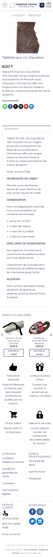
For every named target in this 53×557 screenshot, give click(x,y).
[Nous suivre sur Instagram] (40, 511)
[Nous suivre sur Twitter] (32, 521)
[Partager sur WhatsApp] (5, 106)
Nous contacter (11, 534)
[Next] (50, 341)
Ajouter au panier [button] (13, 352)
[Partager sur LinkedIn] (31, 106)
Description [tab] (12, 129)
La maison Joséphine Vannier (20, 545)
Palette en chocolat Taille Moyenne (39, 341)
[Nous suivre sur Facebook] (32, 511)
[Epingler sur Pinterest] (26, 106)
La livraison (8, 483)
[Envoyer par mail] (20, 106)
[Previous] (2, 341)
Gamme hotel (37, 471)
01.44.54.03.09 (10, 518)
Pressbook (35, 478)
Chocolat (18, 15)
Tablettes (34, 15)
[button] (5, 5)
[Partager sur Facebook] (10, 106)
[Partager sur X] (15, 106)
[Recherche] (42, 5)
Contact (44, 545)
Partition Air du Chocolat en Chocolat (14, 341)
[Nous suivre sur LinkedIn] (40, 521)
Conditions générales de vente (9, 472)
